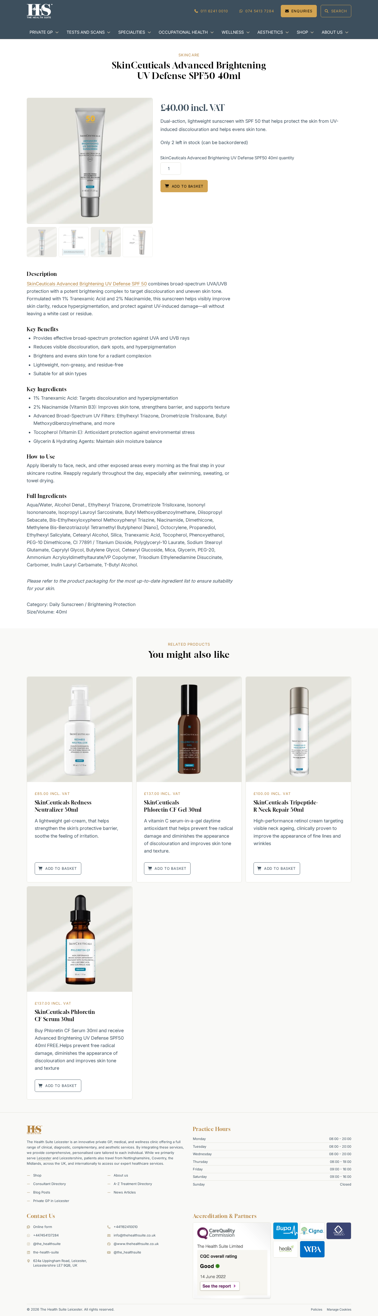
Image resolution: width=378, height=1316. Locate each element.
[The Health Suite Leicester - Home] (39, 11)
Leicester (44, 1158)
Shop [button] (302, 32)
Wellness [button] (233, 32)
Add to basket (187, 186)
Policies (316, 1309)
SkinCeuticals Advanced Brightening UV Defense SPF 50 (87, 283)
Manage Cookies (339, 1309)
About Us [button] (332, 32)
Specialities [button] (131, 32)
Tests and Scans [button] (86, 32)
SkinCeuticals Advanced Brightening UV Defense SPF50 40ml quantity (227, 157)
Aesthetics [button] (270, 32)
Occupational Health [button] (183, 32)
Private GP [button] (41, 32)
